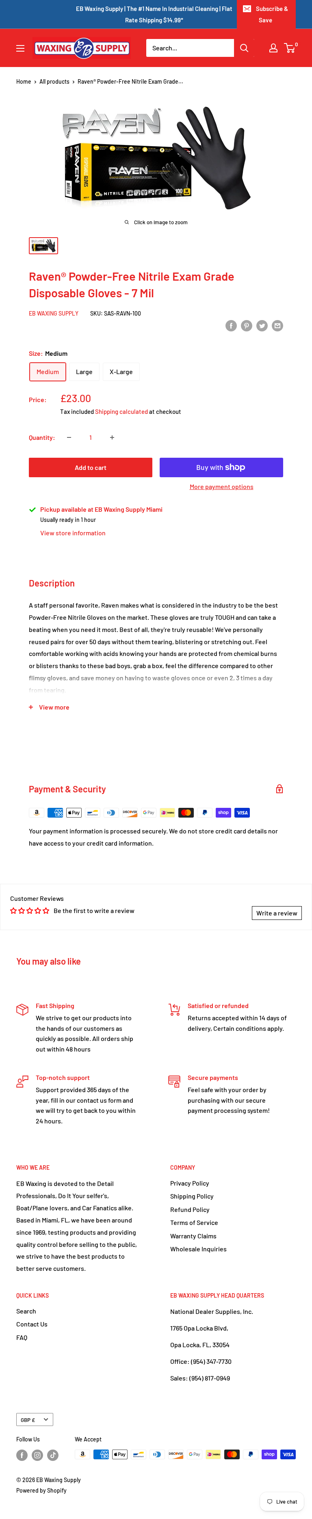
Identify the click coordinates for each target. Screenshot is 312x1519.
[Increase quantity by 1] (112, 437)
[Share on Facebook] (231, 325)
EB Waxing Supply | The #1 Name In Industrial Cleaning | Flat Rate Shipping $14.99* (154, 14)
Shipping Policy (192, 1196)
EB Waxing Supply (53, 313)
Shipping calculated (121, 411)
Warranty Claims (193, 1236)
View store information (73, 533)
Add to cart (90, 467)
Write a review (276, 913)
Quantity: (42, 437)
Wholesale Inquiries (198, 1249)
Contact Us (32, 1324)
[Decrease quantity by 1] (69, 437)
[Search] (244, 48)
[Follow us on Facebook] (22, 1455)
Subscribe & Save (272, 14)
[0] (290, 48)
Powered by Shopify (41, 1490)
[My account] (273, 47)
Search (26, 1311)
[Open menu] (20, 48)
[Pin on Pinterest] (246, 325)
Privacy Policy (189, 1183)
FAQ (21, 1337)
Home (23, 81)
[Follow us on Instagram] (37, 1455)
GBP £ (28, 1419)
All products (54, 81)
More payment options (222, 486)
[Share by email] (277, 325)
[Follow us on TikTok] (52, 1455)
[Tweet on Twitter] (262, 325)
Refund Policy (190, 1209)
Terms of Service (194, 1222)
